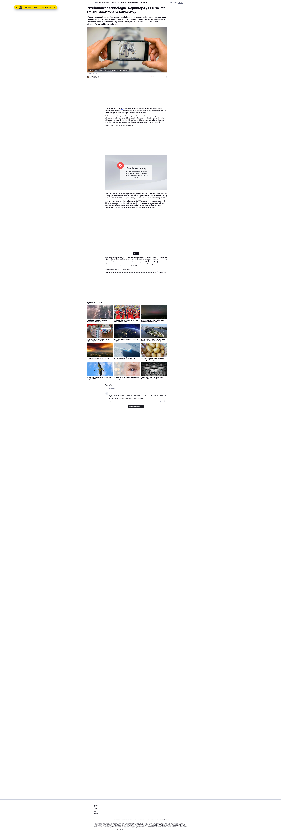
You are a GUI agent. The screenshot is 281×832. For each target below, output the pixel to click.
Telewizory (96, 813)
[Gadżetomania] (105, 2)
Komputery (96, 810)
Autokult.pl (144, 2)
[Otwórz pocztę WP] (170, 2)
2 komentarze (156, 77)
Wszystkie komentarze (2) (135, 406)
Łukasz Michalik (94, 76)
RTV (95, 806)
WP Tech (114, 2)
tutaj (122, 829)
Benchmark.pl (122, 2)
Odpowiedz (111, 401)
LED (122, 108)
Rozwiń (135, 253)
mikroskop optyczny (148, 203)
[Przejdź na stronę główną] (96, 3)
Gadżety (95, 808)
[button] (175, 2)
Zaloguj (180, 2)
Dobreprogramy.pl (133, 2)
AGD (95, 811)
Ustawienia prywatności (163, 819)
